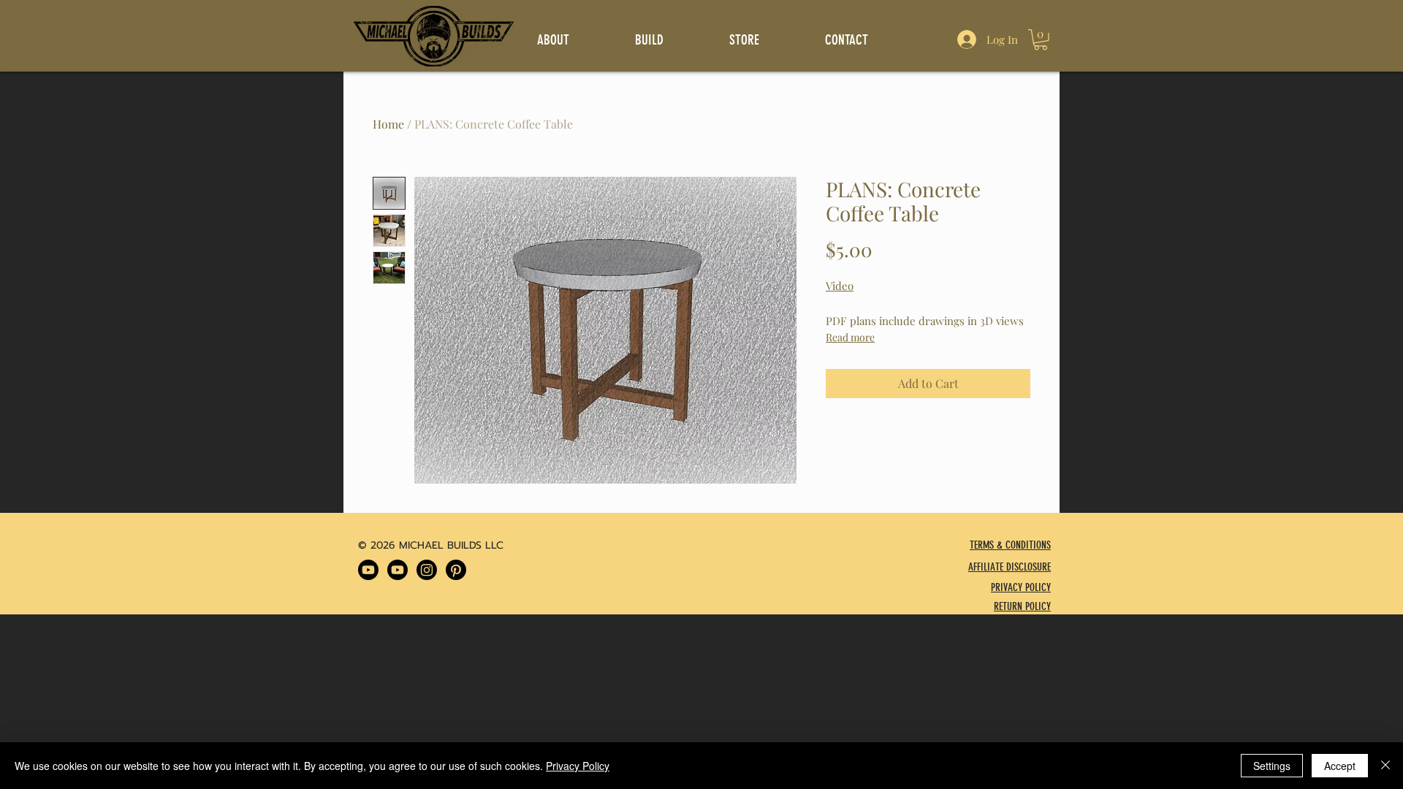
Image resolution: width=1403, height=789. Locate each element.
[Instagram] (427, 570)
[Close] (1385, 765)
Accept (1340, 765)
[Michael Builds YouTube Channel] (368, 570)
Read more (850, 337)
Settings (1271, 765)
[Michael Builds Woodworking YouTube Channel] (397, 570)
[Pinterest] (456, 570)
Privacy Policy (577, 765)
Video (839, 285)
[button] (1040, 39)
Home (388, 124)
